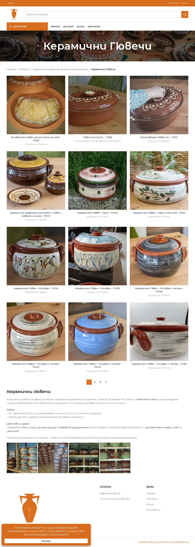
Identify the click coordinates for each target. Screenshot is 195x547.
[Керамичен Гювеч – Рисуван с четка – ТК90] (159, 331)
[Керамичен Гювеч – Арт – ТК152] (97, 180)
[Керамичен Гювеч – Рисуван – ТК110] (36, 256)
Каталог (24, 69)
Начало (11, 69)
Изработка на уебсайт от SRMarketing (163, 542)
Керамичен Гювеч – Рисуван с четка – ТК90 (159, 363)
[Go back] (39, 46)
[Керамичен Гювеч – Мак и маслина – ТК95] (159, 180)
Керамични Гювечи (36, 144)
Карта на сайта (110, 493)
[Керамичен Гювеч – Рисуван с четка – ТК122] (36, 331)
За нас (150, 504)
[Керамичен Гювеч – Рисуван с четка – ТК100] (159, 256)
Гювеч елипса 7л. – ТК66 (97, 137)
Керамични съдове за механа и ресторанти (60, 69)
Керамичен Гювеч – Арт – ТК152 (97, 212)
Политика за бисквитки (115, 498)
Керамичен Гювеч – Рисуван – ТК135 (97, 288)
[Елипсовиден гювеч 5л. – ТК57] (159, 105)
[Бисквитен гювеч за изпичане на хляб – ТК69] (36, 105)
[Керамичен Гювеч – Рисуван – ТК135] (97, 256)
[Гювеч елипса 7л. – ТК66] (97, 105)
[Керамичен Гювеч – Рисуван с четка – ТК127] (97, 331)
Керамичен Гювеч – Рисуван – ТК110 (36, 288)
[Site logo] (14, 14)
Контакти (153, 509)
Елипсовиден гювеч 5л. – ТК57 (159, 137)
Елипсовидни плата (86, 141)
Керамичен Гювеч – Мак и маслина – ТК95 (159, 212)
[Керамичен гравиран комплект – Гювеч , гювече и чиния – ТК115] (36, 180)
